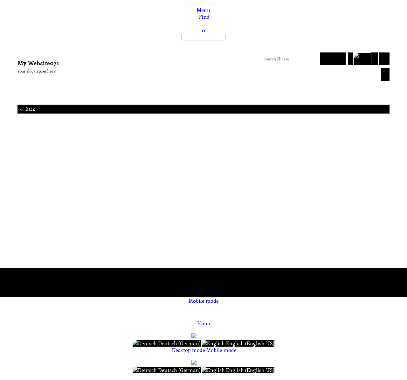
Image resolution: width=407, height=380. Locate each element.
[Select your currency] (384, 58)
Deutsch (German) (179, 343)
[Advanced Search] (339, 58)
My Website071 (203, 3)
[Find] (203, 43)
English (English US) (249, 343)
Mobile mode (204, 300)
